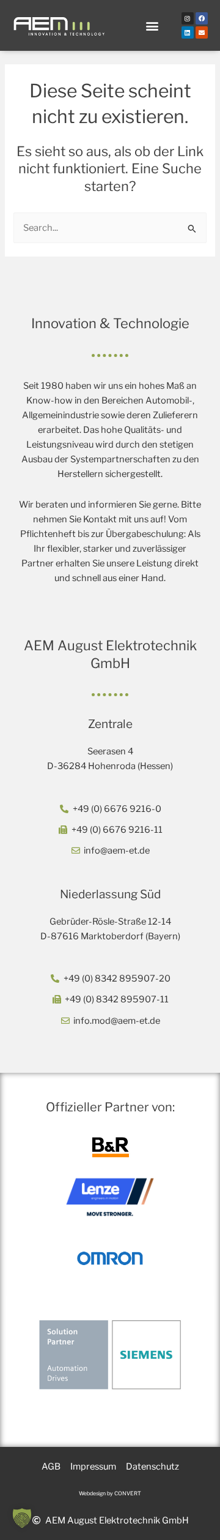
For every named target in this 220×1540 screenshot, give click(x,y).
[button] (152, 25)
